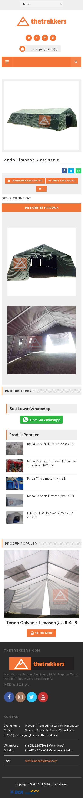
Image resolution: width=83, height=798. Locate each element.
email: (7, 760)
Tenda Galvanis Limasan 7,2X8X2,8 (50, 496)
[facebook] (37, 38)
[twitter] (29, 38)
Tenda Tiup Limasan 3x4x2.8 (46, 478)
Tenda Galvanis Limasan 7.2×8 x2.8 (50, 444)
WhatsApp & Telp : (11, 748)
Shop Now (44, 633)
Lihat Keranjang (63, 180)
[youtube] (53, 38)
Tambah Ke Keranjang (26, 180)
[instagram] (45, 38)
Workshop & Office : (12, 728)
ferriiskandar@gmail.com (41, 760)
